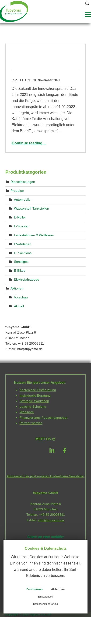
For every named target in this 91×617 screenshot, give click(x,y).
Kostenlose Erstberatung (38, 390)
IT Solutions (23, 253)
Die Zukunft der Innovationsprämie (40, 57)
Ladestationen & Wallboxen (34, 235)
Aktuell (19, 306)
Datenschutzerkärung (45, 603)
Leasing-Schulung (33, 406)
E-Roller (20, 217)
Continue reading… (29, 143)
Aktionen (16, 288)
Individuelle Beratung (35, 395)
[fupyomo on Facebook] (64, 451)
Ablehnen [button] (58, 589)
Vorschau (21, 297)
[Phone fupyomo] (26, 450)
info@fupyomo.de (51, 520)
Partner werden (31, 423)
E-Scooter (21, 226)
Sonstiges (21, 261)
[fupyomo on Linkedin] (51, 451)
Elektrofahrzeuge (26, 279)
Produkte (17, 190)
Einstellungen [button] (45, 596)
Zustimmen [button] (34, 589)
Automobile (22, 199)
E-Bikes (19, 270)
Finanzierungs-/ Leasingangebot (43, 417)
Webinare (27, 412)
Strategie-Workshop (34, 401)
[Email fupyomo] (39, 450)
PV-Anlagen (22, 244)
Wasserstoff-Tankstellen (31, 208)
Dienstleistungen (22, 182)
